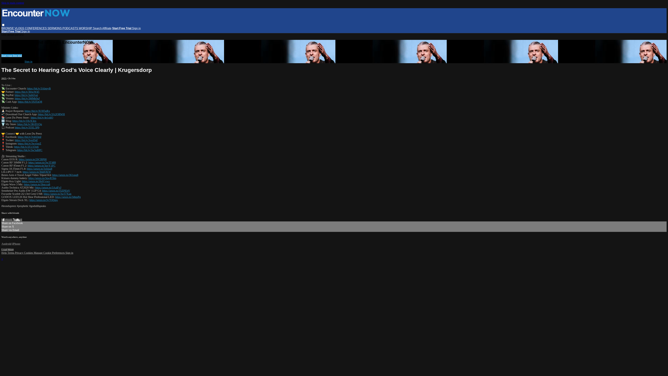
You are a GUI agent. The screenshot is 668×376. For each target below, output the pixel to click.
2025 (4, 78)
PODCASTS (70, 28)
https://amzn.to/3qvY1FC (41, 165)
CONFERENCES (36, 28)
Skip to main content (12, 2)
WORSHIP (86, 28)
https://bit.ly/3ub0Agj (26, 95)
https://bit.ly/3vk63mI (29, 136)
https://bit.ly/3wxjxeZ (29, 143)
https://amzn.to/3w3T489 (42, 162)
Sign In (25, 31)
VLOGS (20, 28)
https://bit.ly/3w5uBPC (29, 150)
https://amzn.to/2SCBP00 (33, 159)
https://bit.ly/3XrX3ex (24, 120)
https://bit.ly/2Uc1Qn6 (26, 146)
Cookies (29, 252)
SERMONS (54, 28)
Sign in (136, 28)
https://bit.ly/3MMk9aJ (27, 98)
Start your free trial (11, 55)
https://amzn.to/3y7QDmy (43, 200)
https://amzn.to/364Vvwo (36, 181)
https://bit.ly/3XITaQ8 (30, 101)
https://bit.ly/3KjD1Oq (29, 124)
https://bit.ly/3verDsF (26, 140)
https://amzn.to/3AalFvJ (48, 187)
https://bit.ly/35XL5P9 (27, 127)
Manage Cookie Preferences (49, 252)
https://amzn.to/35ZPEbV (56, 190)
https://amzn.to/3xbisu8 (39, 168)
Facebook (7, 219)
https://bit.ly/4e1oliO (42, 117)
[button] (3, 25)
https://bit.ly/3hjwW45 (27, 91)
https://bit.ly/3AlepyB (39, 88)
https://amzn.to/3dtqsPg (68, 196)
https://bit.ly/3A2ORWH (51, 114)
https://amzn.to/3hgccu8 (37, 184)
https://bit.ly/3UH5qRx (37, 110)
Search (97, 28)
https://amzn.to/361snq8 (65, 175)
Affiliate (107, 28)
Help (4, 252)
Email (19, 219)
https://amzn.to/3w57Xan (57, 193)
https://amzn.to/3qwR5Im (42, 178)
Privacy (19, 252)
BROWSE (8, 28)
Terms (11, 252)
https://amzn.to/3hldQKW (37, 171)
